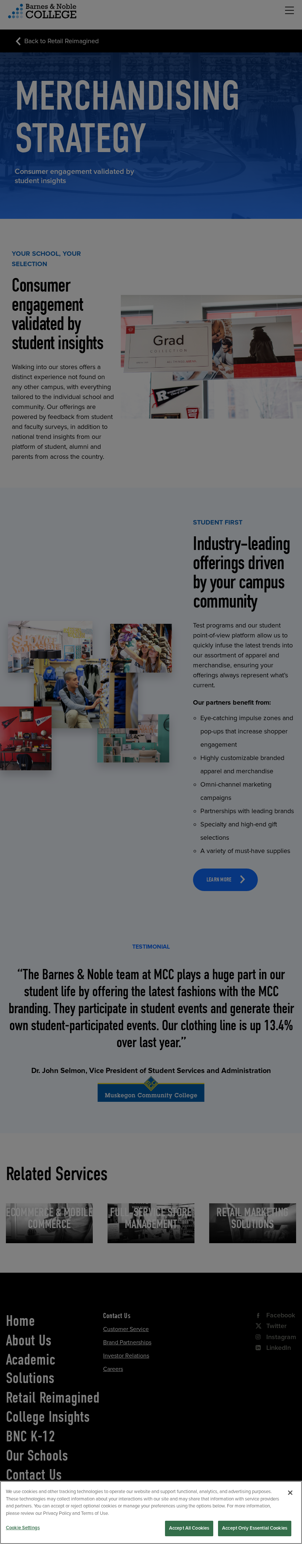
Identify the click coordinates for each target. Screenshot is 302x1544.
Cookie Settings (23, 1528)
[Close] (290, 1493)
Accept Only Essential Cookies (254, 1528)
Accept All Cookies (189, 1528)
